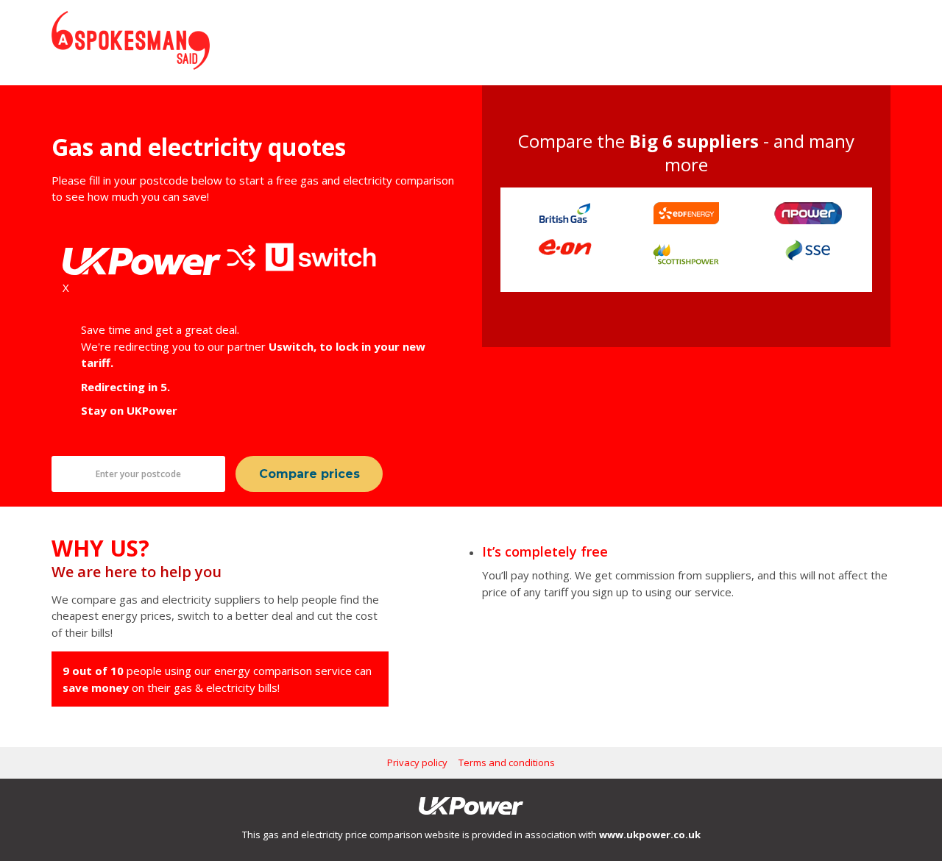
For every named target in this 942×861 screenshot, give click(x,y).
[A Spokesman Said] (131, 65)
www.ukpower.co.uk (650, 834)
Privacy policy (417, 762)
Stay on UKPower (129, 410)
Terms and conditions (506, 762)
